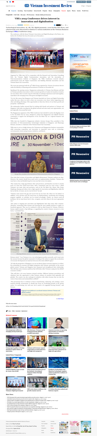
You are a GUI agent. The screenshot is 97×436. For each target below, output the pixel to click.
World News (85, 10)
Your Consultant (28, 10)
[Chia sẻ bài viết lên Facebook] (54, 25)
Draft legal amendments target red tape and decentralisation (20, 410)
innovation (18, 311)
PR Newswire (30, 15)
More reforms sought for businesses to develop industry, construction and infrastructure (26, 408)
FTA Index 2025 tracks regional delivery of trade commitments (21, 402)
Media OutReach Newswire (43, 15)
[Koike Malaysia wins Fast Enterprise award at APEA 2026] (80, 136)
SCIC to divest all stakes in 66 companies (16, 405)
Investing (20, 10)
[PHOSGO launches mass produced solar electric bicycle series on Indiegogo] (80, 173)
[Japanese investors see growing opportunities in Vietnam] (58, 322)
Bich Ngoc (61, 298)
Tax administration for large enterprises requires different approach (22, 403)
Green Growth (37, 10)
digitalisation (24, 311)
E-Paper (83, 6)
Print (67, 25)
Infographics (56, 10)
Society (79, 10)
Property (45, 10)
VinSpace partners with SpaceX (14, 411)
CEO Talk (16, 15)
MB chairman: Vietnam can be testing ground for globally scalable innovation (36, 331)
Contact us (15, 430)
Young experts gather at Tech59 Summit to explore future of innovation (15, 349)
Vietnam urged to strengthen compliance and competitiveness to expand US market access (27, 400)
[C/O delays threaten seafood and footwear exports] (58, 382)
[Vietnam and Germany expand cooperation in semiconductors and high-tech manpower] (37, 340)
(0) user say (31, 25)
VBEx (16, 31)
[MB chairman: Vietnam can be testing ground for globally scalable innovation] (37, 322)
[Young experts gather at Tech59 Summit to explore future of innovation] (16, 340)
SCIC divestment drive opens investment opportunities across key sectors (23, 397)
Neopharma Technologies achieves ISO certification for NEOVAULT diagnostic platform (80, 163)
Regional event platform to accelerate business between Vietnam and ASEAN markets (40, 291)
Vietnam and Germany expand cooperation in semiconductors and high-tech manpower (36, 349)
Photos (74, 10)
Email (63, 25)
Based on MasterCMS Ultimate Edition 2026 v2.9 (16, 433)
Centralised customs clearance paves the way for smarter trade (21, 399)
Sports (69, 10)
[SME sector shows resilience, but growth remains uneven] (37, 382)
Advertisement (71, 1)
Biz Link (23, 15)
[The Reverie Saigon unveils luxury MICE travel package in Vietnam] (80, 119)
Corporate (13, 10)
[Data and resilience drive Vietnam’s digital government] (16, 382)
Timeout (63, 10)
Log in (88, 1)
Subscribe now (81, 1)
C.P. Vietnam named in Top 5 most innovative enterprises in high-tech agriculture (57, 349)
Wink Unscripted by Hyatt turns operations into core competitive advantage (24, 406)
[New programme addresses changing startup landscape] (16, 322)
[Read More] (65, 414)
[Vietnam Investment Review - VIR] (48, 9)
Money (50, 10)
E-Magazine (88, 6)
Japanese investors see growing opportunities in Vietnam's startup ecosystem (57, 331)
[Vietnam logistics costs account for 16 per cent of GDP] (16, 362)
